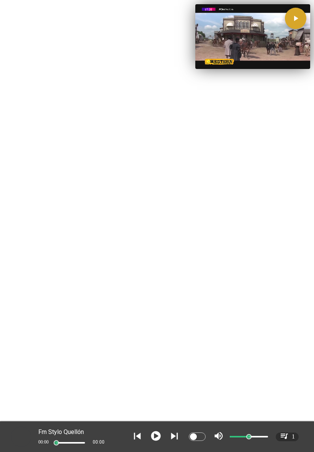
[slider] (56, 442)
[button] (295, 18)
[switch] (197, 436)
